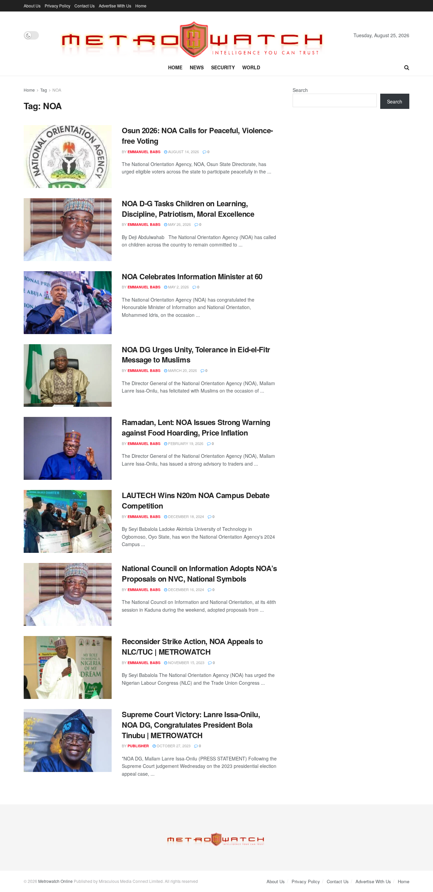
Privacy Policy (57, 5)
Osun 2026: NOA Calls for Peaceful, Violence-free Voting (197, 135)
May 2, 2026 (178, 286)
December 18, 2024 (185, 516)
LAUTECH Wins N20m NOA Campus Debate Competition (196, 500)
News (197, 67)
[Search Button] (406, 67)
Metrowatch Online (55, 881)
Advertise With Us (115, 5)
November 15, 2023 (185, 662)
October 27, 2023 (173, 745)
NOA (56, 90)
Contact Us (84, 5)
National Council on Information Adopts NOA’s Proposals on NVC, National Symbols (199, 573)
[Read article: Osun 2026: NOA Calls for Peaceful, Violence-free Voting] (68, 156)
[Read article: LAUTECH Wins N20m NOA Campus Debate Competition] (68, 521)
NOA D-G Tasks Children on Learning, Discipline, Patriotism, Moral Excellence (188, 208)
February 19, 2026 (185, 443)
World (251, 67)
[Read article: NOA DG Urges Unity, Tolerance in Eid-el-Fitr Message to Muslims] (68, 375)
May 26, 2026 (179, 224)
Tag (43, 90)
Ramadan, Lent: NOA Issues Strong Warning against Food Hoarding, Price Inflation (196, 427)
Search (300, 90)
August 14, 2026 (183, 151)
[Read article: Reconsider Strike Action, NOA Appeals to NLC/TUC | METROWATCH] (68, 667)
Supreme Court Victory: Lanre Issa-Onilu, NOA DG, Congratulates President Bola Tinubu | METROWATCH (191, 725)
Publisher (138, 745)
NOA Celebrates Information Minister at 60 (192, 276)
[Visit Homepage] (196, 35)
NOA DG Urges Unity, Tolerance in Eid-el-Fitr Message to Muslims (196, 354)
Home (140, 5)
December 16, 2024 (185, 589)
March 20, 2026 (182, 370)
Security (223, 67)
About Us (32, 5)
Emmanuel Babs (144, 151)
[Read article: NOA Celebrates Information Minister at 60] (68, 302)
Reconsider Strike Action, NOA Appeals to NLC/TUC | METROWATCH (192, 646)
